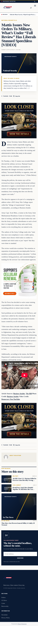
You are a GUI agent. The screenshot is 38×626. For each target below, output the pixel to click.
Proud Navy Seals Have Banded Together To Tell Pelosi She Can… (23, 488)
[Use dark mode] (35, 1)
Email (10, 96)
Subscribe (20, 558)
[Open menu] (35, 8)
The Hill (29, 394)
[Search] (31, 8)
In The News (5, 520)
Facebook (5, 96)
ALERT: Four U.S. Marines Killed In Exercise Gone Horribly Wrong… (24, 479)
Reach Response (22, 624)
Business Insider (19, 394)
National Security (8, 20)
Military (15, 476)
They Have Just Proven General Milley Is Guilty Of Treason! (18, 524)
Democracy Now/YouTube (10, 399)
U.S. (16, 20)
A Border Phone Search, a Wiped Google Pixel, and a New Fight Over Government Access (23, 14)
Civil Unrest (17, 485)
